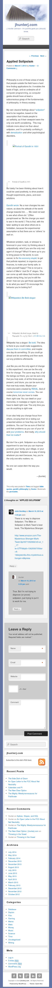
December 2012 (14, 888)
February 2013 (14, 885)
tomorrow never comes (23, 392)
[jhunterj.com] (26, 21)
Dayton (11, 912)
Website (14, 676)
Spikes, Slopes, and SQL (27, 816)
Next (43, 56)
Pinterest (39, 975)
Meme (10, 921)
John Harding (20, 511)
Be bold (32, 342)
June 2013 (12, 873)
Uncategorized (14, 939)
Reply (13, 566)
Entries (13, 960)
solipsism (40, 109)
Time (28, 486)
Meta (10, 924)
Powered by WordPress (18, 984)
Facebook (14, 975)
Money (11, 927)
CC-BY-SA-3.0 (39, 336)
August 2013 (13, 867)
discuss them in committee (18, 349)
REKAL (34, 388)
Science (11, 933)
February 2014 (14, 858)
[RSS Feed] (41, 764)
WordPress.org (14, 966)
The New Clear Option (17, 790)
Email (13, 662)
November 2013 (14, 864)
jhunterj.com (26, 24)
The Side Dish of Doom (18, 778)
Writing (11, 942)
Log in (10, 957)
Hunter (32, 65)
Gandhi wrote (12, 205)
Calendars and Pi (15, 787)
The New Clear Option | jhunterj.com (23, 831)
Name (13, 648)
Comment (15, 702)
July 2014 (12, 852)
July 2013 (12, 870)
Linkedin (33, 975)
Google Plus (26, 975)
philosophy (23, 489)
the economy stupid (28, 258)
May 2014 (12, 855)
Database (12, 909)
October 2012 (13, 894)
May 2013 (12, 876)
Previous (34, 56)
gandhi (15, 489)
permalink (13, 491)
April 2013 (12, 879)
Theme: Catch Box (36, 984)
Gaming (11, 918)
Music (10, 930)
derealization (17, 132)
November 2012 (14, 891)
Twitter (20, 975)
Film (10, 915)
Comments (15, 963)
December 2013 (14, 861)
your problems (17, 431)
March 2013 (13, 882)
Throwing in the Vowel (17, 834)
